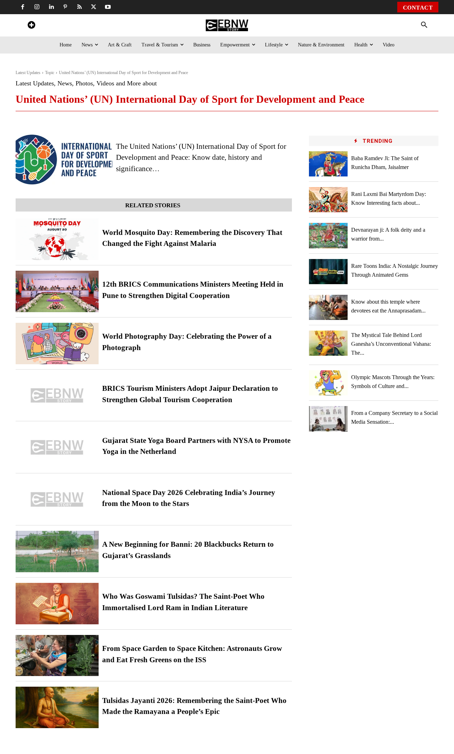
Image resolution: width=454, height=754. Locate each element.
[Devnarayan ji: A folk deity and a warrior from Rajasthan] (328, 235)
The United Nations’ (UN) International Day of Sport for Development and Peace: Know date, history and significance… (201, 157)
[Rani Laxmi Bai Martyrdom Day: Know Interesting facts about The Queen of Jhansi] (328, 199)
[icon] (31, 26)
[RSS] (79, 7)
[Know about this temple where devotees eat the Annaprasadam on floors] (328, 307)
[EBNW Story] (227, 25)
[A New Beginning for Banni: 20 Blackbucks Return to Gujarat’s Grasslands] (57, 551)
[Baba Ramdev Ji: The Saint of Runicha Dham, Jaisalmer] (328, 163)
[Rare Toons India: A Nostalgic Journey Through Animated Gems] (328, 271)
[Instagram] (37, 7)
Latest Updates (28, 72)
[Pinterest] (65, 7)
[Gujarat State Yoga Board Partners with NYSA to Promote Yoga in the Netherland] (57, 447)
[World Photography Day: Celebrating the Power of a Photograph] (57, 343)
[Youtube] (108, 7)
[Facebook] (23, 7)
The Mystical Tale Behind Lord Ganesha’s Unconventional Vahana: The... (391, 344)
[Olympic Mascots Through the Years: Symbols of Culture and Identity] (328, 382)
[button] (424, 25)
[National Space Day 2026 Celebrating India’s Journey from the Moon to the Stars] (57, 499)
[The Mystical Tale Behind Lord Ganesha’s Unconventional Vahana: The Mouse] (328, 343)
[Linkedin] (51, 7)
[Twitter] (94, 7)
